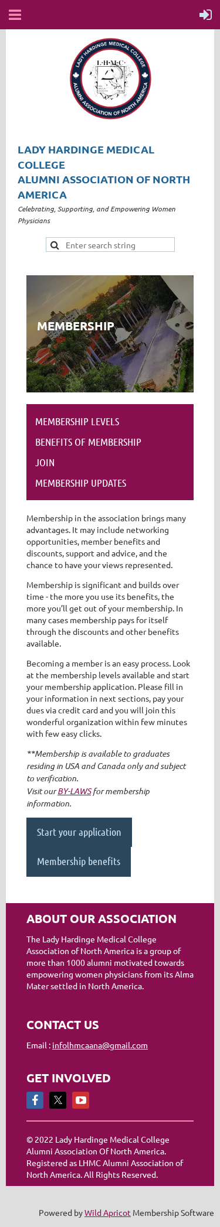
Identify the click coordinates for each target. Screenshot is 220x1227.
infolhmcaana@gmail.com (100, 1045)
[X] (57, 1100)
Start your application (79, 831)
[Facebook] (34, 1100)
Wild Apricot (107, 1212)
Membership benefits (78, 861)
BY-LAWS (74, 791)
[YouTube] (80, 1100)
